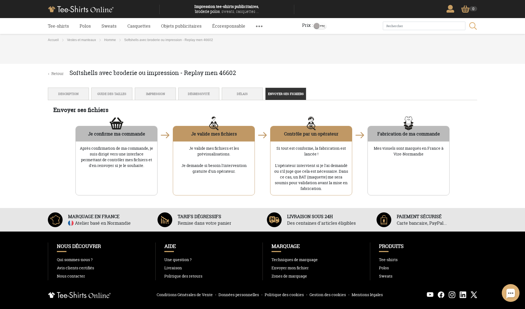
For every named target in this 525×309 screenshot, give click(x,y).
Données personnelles (238, 294)
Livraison (173, 268)
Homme (110, 40)
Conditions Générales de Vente (185, 294)
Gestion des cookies (328, 294)
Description (68, 94)
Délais (242, 94)
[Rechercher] (472, 26)
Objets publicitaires (181, 26)
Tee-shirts (58, 26)
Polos (85, 26)
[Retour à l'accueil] (101, 8)
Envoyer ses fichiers (286, 94)
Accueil (53, 40)
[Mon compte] (452, 9)
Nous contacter (71, 276)
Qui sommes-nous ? (75, 260)
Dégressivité (199, 94)
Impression (155, 94)
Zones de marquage (289, 276)
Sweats (108, 26)
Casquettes (138, 26)
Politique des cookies (284, 294)
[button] (259, 26)
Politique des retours (183, 276)
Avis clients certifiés (75, 268)
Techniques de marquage (295, 260)
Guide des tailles (111, 94)
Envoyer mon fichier (290, 268)
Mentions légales (367, 294)
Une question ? (178, 260)
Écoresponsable (228, 26)
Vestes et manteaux (81, 40)
